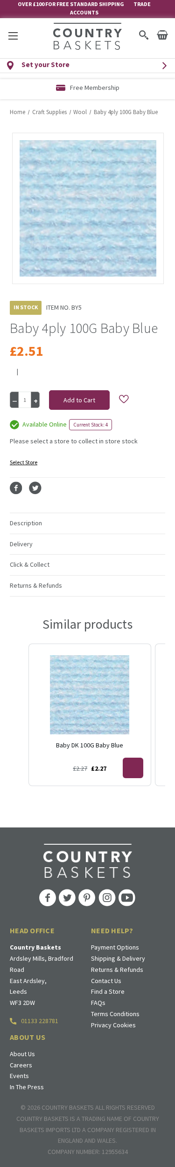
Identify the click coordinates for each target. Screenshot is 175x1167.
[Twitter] (35, 488)
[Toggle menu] (13, 35)
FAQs (98, 1002)
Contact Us (106, 981)
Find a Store (108, 991)
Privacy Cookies (113, 1025)
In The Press (27, 1087)
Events (19, 1076)
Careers (21, 1065)
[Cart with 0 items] (162, 35)
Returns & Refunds (117, 969)
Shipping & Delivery (118, 958)
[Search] (143, 35)
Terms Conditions (115, 1014)
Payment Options (115, 947)
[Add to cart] (133, 768)
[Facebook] (16, 488)
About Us (22, 1054)
